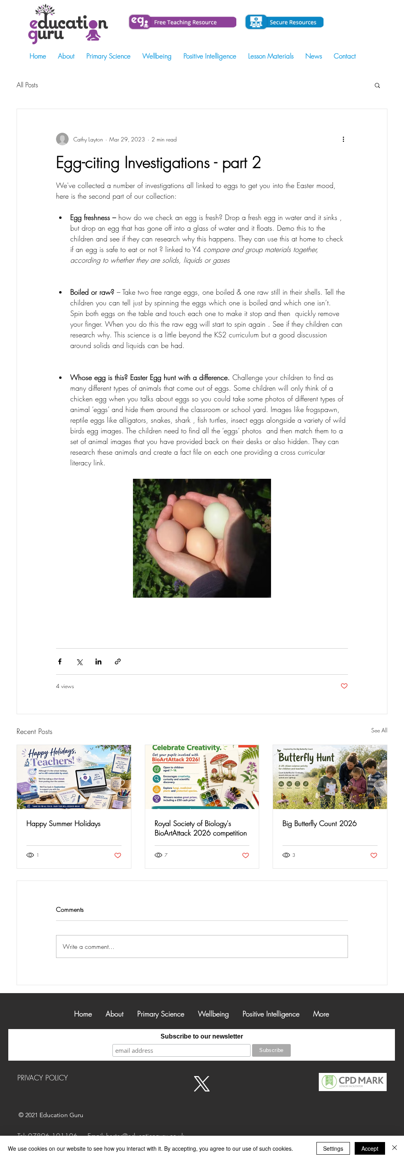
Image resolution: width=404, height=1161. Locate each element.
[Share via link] (118, 661)
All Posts (27, 84)
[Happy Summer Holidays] (74, 777)
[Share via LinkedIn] (98, 661)
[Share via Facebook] (60, 661)
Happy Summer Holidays (63, 823)
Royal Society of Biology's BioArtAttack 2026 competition (201, 828)
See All (379, 730)
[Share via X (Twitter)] (79, 661)
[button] (377, 85)
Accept (369, 1148)
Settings (333, 1148)
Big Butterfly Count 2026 (319, 823)
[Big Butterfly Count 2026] (330, 777)
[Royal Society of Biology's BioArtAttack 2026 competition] (202, 777)
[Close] (394, 1148)
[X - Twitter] (201, 1083)
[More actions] (343, 139)
